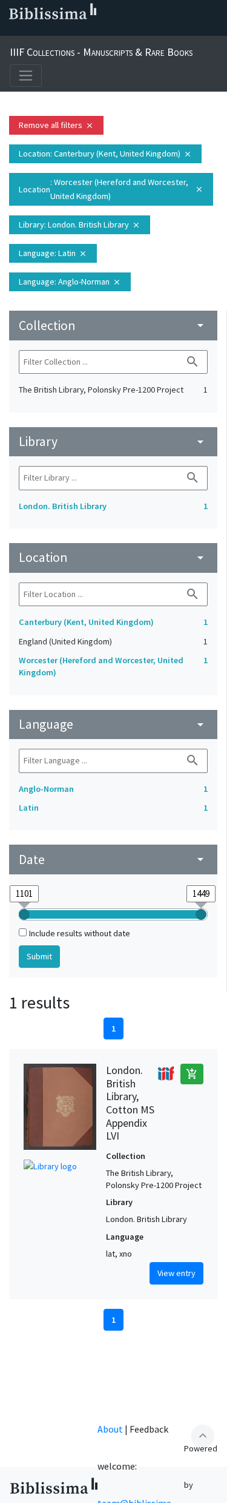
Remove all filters (56, 125)
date (113, 859)
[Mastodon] (70, 31)
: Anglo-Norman (70, 281)
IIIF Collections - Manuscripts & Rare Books (101, 52)
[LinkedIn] (31, 31)
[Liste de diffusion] (12, 31)
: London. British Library (79, 224)
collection (113, 325)
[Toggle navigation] (26, 75)
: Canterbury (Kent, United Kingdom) (105, 153)
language (113, 724)
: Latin (53, 253)
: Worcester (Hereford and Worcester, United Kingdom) (111, 189)
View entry (176, 1273)
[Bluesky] (51, 31)
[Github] (109, 31)
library (113, 441)
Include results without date (79, 933)
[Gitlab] (128, 31)
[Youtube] (89, 31)
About (110, 1429)
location (113, 557)
